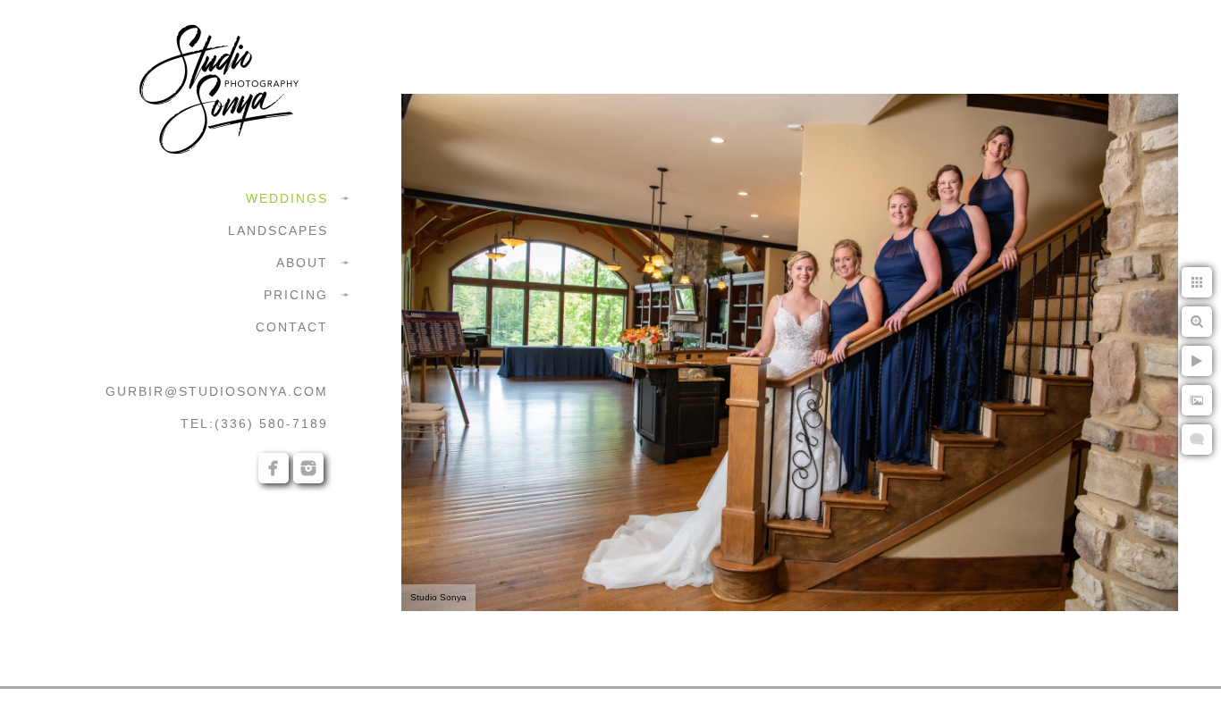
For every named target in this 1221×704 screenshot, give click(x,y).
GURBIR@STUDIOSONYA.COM (216, 391)
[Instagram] (308, 468)
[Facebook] (273, 468)
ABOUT (302, 263)
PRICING (296, 295)
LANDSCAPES (278, 230)
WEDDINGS (287, 198)
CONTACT (292, 327)
